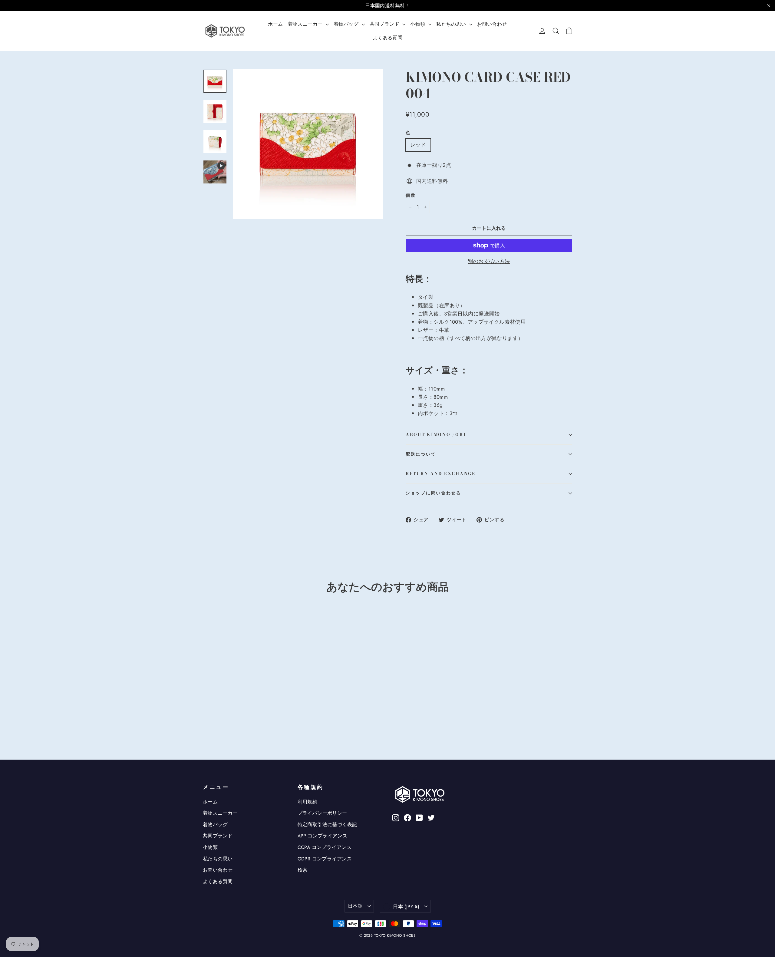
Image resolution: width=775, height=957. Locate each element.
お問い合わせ (492, 24)
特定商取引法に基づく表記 (327, 824)
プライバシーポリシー (322, 813)
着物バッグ (347, 24)
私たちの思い (452, 24)
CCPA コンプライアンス (325, 847)
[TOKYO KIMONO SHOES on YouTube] (419, 817)
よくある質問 (388, 37)
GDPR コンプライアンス (325, 858)
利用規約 (308, 801)
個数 (411, 195)
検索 (303, 869)
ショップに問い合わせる (433, 493)
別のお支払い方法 (489, 261)
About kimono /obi (436, 434)
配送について (421, 454)
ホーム (275, 24)
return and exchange (441, 473)
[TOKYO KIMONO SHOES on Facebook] (407, 817)
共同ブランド (385, 24)
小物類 (418, 24)
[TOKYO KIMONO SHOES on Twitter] (431, 817)
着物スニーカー (306, 24)
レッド (418, 144)
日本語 (355, 906)
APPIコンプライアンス (323, 835)
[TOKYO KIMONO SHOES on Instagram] (395, 817)
